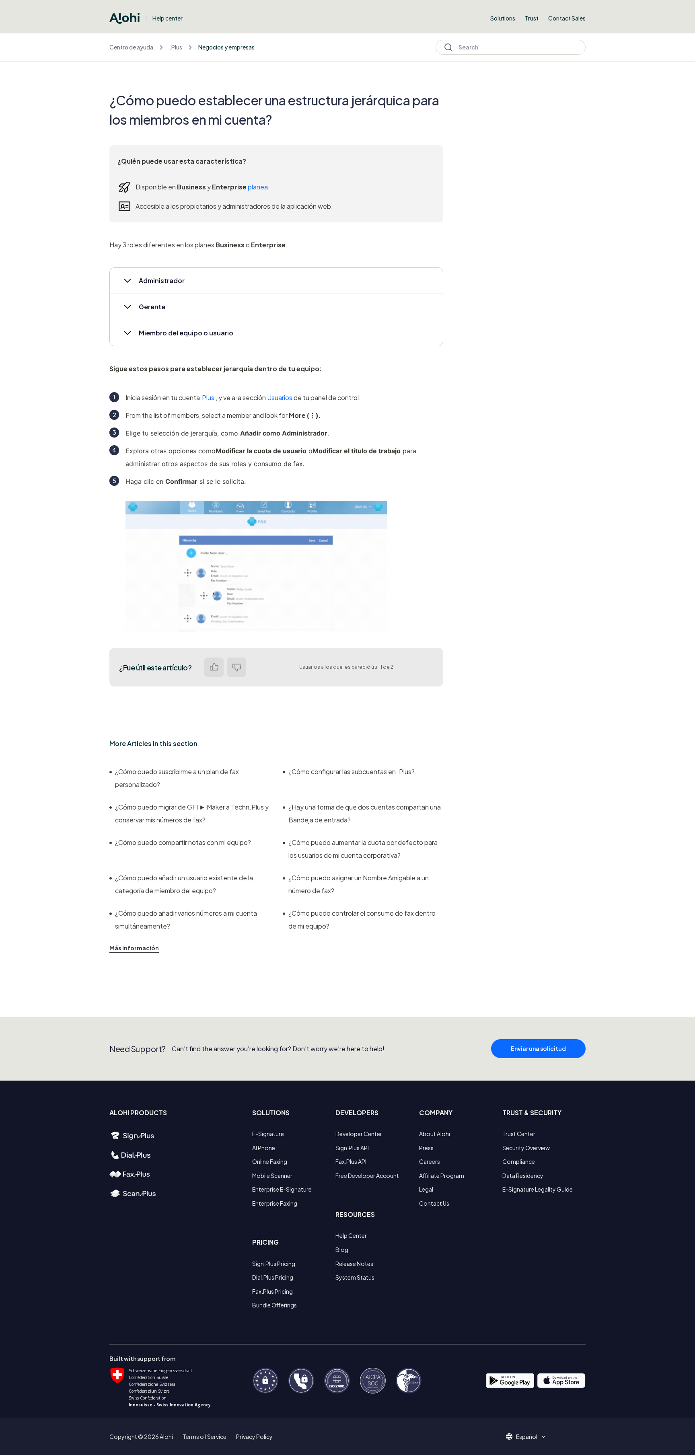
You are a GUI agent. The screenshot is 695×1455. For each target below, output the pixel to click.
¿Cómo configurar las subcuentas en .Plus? (351, 771)
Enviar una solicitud (538, 1048)
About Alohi (434, 1133)
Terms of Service (204, 1436)
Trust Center (518, 1133)
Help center (167, 18)
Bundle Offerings (274, 1305)
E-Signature (268, 1133)
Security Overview (526, 1147)
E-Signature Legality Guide (537, 1189)
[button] (276, 281)
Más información (134, 948)
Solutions (502, 18)
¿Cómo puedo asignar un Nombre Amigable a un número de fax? (358, 884)
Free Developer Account (367, 1175)
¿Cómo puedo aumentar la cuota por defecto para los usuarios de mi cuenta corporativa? (363, 848)
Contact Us (434, 1203)
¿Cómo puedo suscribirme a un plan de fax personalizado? (177, 778)
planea (258, 187)
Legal (426, 1189)
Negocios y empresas (226, 47)
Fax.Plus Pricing (272, 1291)
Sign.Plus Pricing (273, 1263)
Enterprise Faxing (274, 1203)
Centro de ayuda (131, 47)
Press (426, 1147)
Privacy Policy (254, 1436)
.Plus (175, 47)
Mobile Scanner (272, 1175)
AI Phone (263, 1147)
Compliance (518, 1161)
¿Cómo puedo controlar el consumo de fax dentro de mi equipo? (362, 919)
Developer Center (358, 1133)
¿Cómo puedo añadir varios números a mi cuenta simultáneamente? (186, 919)
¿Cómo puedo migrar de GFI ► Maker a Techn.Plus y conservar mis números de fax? (192, 813)
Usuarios (279, 397)
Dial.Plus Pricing (272, 1277)
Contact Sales (567, 18)
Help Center (351, 1235)
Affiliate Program (441, 1175)
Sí (214, 667)
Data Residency (522, 1175)
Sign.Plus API (352, 1147)
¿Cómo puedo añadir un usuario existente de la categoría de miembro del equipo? (184, 884)
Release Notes (354, 1263)
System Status (354, 1277)
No (236, 667)
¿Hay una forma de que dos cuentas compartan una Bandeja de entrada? (364, 813)
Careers (429, 1161)
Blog (341, 1249)
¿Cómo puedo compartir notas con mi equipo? (183, 842)
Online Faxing (269, 1161)
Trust (532, 18)
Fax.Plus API (350, 1161)
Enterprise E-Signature (282, 1189)
